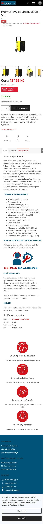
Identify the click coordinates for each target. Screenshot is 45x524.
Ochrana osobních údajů (9, 453)
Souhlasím (21, 518)
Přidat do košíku (22, 108)
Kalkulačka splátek (11, 89)
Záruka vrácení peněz (8, 466)
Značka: (7, 26)
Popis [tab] (5, 150)
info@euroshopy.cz (11, 480)
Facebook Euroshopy (12, 490)
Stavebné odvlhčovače (20, 319)
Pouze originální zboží (8, 469)
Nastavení (21, 511)
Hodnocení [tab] (12, 150)
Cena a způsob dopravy (9, 446)
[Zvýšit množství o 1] (9, 107)
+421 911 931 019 (10, 483)
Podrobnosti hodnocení (31, 24)
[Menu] (40, 3)
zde (22, 505)
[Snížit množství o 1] (9, 109)
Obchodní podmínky (8, 449)
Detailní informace (7, 129)
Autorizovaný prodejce (9, 463)
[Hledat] (27, 3)
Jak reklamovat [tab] (23, 150)
